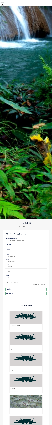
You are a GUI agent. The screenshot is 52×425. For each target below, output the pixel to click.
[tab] (26, 289)
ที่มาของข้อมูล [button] (9, 293)
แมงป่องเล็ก (12, 388)
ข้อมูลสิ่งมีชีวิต (22, 226)
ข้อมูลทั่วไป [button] (8, 289)
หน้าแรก (16, 226)
